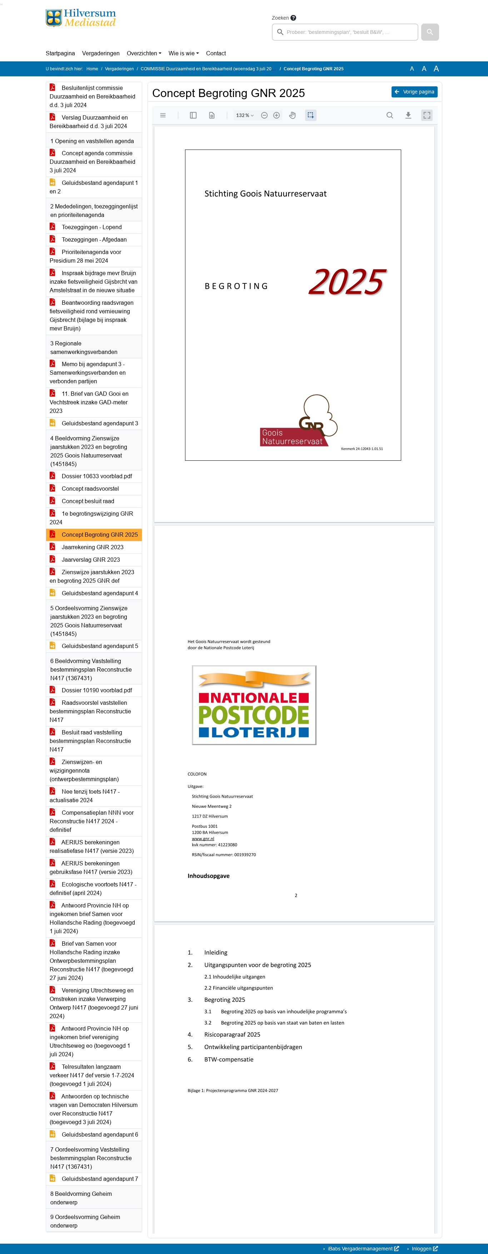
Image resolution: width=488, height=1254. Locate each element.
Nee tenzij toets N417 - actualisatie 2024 (85, 796)
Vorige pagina (418, 92)
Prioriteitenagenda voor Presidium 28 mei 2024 (85, 256)
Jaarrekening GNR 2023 (92, 547)
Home (92, 68)
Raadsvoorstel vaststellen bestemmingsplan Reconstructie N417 (90, 711)
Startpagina (60, 53)
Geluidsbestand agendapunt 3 (99, 423)
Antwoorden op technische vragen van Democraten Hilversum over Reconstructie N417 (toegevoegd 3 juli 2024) (94, 1109)
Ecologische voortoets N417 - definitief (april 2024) (93, 888)
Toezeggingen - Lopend (91, 227)
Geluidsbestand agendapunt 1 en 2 (94, 187)
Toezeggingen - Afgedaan (93, 240)
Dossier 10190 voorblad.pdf (96, 690)
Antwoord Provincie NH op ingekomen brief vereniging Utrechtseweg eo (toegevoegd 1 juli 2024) (90, 1041)
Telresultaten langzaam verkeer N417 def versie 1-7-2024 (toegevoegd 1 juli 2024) (92, 1075)
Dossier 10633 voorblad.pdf (96, 476)
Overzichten (142, 53)
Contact (216, 53)
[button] (430, 32)
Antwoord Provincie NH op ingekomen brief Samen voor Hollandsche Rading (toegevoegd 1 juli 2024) (92, 918)
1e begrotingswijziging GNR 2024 (91, 518)
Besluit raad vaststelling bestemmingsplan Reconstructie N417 (90, 741)
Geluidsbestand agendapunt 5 (99, 646)
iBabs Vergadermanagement (360, 1249)
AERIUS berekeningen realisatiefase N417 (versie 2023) (92, 846)
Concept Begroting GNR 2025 (99, 535)
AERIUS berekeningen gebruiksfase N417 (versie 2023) (91, 867)
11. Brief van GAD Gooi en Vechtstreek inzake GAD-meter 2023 (89, 402)
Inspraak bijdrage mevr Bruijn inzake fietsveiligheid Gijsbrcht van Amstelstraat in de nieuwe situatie (94, 281)
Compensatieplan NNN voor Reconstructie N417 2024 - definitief (92, 821)
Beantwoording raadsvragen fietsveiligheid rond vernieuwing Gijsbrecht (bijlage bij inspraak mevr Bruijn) (92, 316)
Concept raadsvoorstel (89, 489)
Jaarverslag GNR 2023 (90, 560)
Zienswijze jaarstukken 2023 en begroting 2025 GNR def (92, 576)
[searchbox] (345, 32)
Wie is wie (182, 53)
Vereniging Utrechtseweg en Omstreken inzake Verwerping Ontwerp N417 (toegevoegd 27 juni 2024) (94, 1003)
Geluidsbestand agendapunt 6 (99, 1135)
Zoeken (280, 18)
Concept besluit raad (87, 501)
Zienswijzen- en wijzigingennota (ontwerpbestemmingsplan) (84, 770)
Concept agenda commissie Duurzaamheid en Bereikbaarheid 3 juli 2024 (92, 161)
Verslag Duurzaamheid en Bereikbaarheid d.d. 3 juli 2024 (89, 122)
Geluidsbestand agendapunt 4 (99, 593)
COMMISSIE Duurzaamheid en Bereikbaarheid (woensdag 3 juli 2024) (209, 68)
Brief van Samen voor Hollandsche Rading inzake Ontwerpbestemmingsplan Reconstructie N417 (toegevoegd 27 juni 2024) (91, 961)
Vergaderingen (101, 53)
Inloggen (421, 1249)
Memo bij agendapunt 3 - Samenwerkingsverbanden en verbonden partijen (88, 372)
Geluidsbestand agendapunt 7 (99, 1179)
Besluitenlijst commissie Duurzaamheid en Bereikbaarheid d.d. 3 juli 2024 (92, 96)
